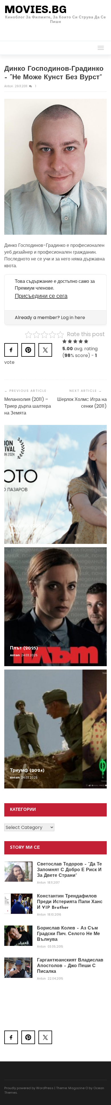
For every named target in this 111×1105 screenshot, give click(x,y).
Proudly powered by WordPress (29, 1088)
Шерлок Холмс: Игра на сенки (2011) (82, 402)
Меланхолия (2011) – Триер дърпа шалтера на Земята (27, 406)
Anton (9, 86)
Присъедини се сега (41, 296)
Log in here (73, 317)
